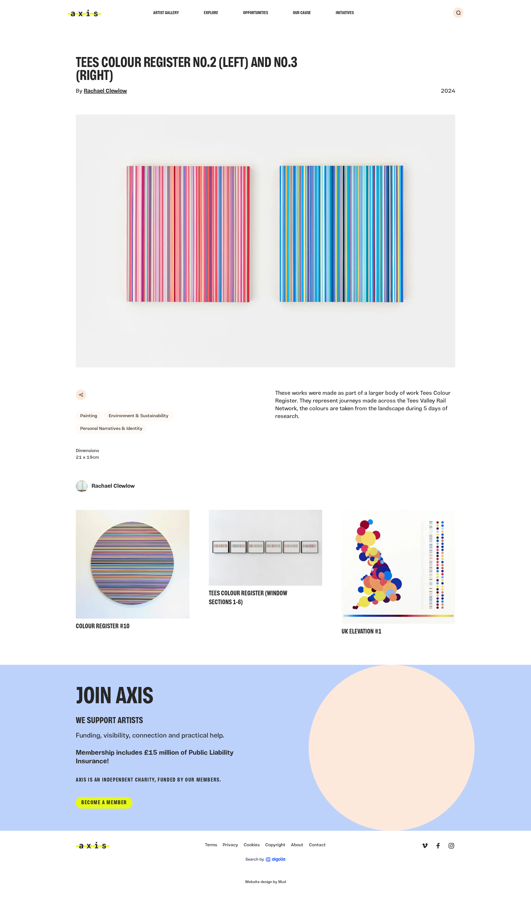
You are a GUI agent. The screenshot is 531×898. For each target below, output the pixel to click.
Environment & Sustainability (138, 416)
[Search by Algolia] (265, 859)
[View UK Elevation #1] (398, 574)
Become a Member (104, 803)
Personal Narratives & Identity (111, 429)
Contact (317, 845)
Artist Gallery (166, 13)
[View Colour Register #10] (132, 571)
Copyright (275, 845)
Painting (88, 416)
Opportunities (255, 13)
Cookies (252, 845)
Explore (211, 13)
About (297, 845)
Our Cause (302, 13)
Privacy (230, 845)
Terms (211, 845)
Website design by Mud (265, 882)
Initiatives (345, 13)
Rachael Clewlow (105, 91)
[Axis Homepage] (84, 13)
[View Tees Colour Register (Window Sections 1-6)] (265, 559)
